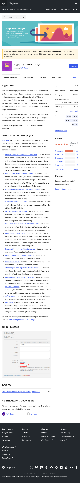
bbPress (6, 454)
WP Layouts (10, 296)
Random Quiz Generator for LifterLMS (19, 277)
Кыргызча (11, 468)
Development (56, 77)
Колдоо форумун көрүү (64, 189)
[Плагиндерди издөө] (24, 17)
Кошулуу (64, 429)
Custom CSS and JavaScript (16, 211)
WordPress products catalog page (22, 320)
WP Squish (9, 302)
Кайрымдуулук (68, 436)
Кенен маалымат (11, 77)
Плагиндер (26, 436)
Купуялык (6, 440)
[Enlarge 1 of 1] (49, 333)
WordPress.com (9, 447)
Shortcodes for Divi (12, 261)
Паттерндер (26, 440)
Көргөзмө (25, 429)
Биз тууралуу (7, 429)
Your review (59, 169)
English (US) (74, 111)
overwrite (74, 120)
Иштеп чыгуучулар (48, 436)
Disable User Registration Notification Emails (22, 224)
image (69, 116)
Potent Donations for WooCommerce (19, 255)
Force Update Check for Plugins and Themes (22, 189)
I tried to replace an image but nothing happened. (21, 392)
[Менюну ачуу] (76, 3)
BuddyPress (7, 458)
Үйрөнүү (44, 429)
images (74, 116)
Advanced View (61, 131)
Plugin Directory (7, 9)
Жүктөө (74, 66)
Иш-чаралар (65, 433)
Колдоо (75, 77)
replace (74, 124)
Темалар (25, 433)
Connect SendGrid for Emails (16, 202)
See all (75, 169)
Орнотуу (42, 77)
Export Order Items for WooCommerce (20, 173)
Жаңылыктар (7, 433)
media (67, 120)
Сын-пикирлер (28, 77)
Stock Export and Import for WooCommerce (22, 268)
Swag (64, 440)
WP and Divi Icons (12, 287)
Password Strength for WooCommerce (20, 249)
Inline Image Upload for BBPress (17, 233)
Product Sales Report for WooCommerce (21, 155)
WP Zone (24, 68)
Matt (5, 451)
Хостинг (5, 436)
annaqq (34, 414)
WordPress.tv (47, 440)
